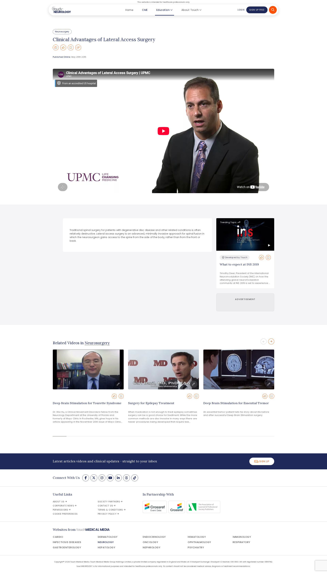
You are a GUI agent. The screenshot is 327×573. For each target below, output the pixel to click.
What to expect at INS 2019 (239, 264)
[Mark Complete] (63, 47)
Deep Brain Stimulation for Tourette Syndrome (87, 403)
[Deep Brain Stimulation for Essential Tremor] (238, 369)
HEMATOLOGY (197, 537)
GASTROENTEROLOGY (67, 547)
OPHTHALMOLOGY (199, 542)
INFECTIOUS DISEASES (67, 542)
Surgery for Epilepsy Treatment (151, 403)
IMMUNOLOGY (242, 537)
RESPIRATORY (241, 542)
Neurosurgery (62, 31)
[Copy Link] (78, 47)
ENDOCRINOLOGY (154, 537)
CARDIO (58, 537)
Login (241, 9)
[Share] (56, 47)
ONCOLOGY (150, 542)
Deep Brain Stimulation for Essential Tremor (236, 403)
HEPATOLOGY (106, 547)
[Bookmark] (71, 47)
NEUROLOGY (106, 542)
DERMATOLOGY (108, 537)
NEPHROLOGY (151, 547)
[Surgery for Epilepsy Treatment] (163, 369)
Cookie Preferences (65, 513)
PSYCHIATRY (196, 547)
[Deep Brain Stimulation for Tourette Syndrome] (88, 369)
